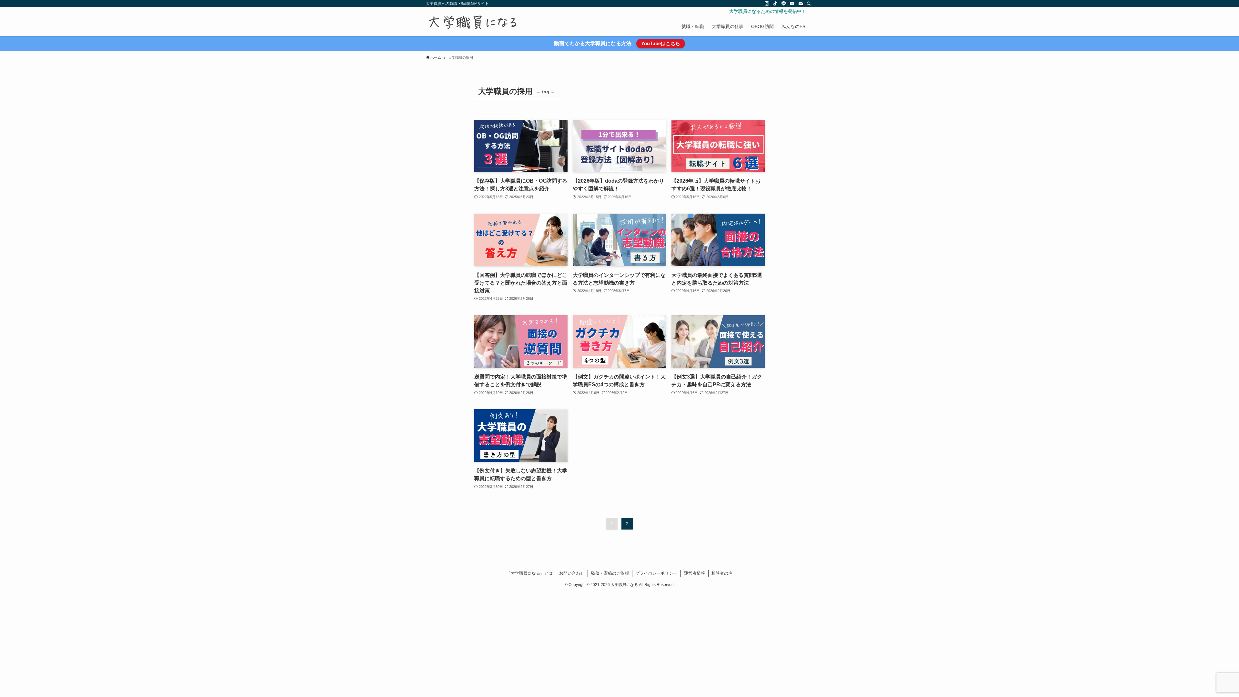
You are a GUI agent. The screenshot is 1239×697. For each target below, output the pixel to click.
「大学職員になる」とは (530, 573)
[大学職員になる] (472, 22)
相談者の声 (721, 573)
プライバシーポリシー (656, 573)
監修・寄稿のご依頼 (610, 573)
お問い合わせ (571, 573)
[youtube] (792, 3)
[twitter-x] (758, 3)
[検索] (809, 3)
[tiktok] (775, 3)
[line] (784, 3)
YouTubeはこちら (660, 43)
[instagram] (767, 3)
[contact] (800, 3)
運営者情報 (694, 573)
